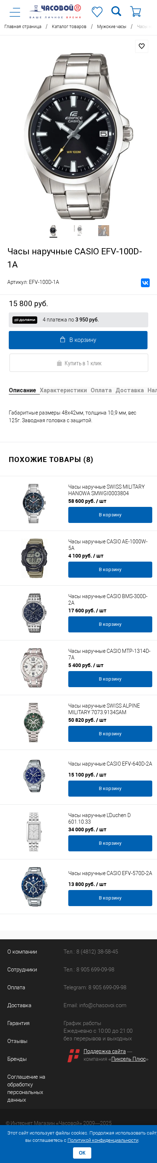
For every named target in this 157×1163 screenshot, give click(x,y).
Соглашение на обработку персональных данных (26, 1088)
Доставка (19, 1005)
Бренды (17, 1059)
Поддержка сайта (105, 1051)
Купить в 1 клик (83, 363)
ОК (82, 1153)
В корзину (82, 339)
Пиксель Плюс (128, 1059)
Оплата (16, 987)
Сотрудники (22, 969)
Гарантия (18, 1023)
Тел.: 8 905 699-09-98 (89, 969)
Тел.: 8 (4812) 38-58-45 (91, 951)
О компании (22, 951)
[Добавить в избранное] (141, 46)
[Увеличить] (78, 136)
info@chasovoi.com (102, 1005)
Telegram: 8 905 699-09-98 (95, 987)
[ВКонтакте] (145, 282)
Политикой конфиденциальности (103, 1140)
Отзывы (17, 1041)
